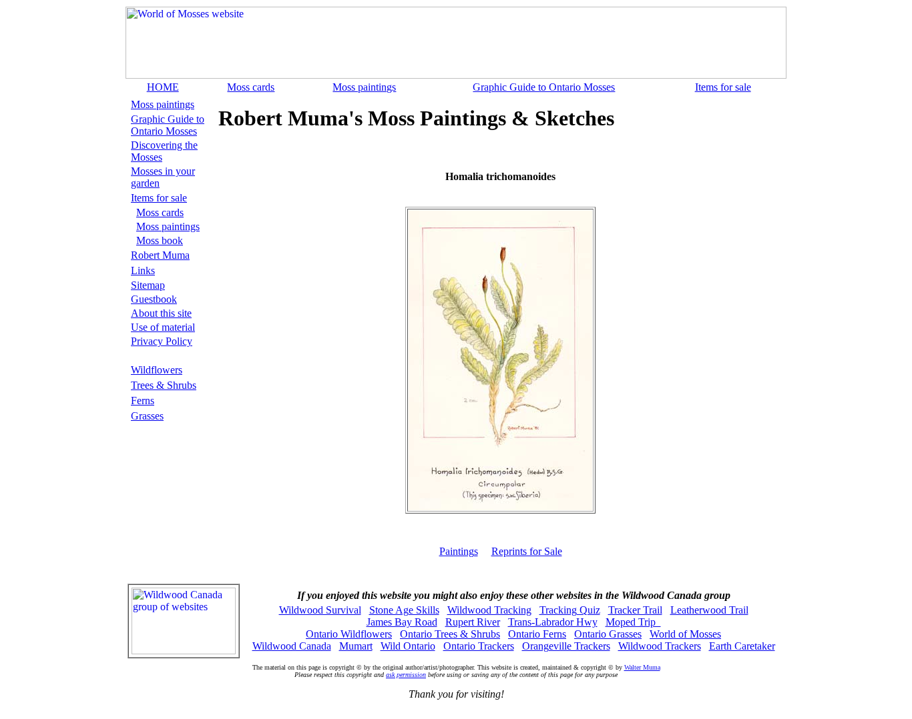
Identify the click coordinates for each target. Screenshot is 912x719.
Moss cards (250, 87)
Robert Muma (160, 255)
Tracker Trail (635, 610)
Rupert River (472, 622)
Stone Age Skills (404, 610)
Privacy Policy (161, 341)
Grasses (147, 416)
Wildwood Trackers (659, 646)
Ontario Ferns (537, 634)
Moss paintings (364, 87)
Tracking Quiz (569, 610)
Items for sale (723, 87)
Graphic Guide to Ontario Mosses (544, 87)
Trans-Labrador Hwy (553, 622)
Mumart (356, 646)
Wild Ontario (408, 646)
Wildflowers (156, 370)
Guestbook (154, 299)
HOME (163, 87)
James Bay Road (402, 622)
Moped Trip (633, 622)
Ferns (142, 400)
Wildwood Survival (320, 610)
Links (143, 270)
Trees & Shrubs (163, 385)
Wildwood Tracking (489, 610)
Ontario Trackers (478, 646)
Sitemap (148, 285)
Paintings (458, 551)
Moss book (159, 240)
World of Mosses (685, 634)
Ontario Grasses (608, 634)
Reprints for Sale (526, 551)
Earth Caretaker (742, 646)
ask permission (406, 674)
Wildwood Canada (291, 646)
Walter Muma (642, 667)
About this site (161, 313)
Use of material (163, 327)
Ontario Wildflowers (349, 634)
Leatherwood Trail (709, 610)
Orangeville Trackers (566, 646)
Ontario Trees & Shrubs (450, 634)
